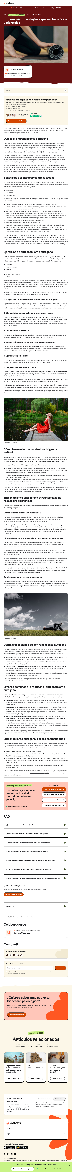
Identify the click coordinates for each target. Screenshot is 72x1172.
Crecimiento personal (16, 916)
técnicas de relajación (13, 257)
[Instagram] (8, 1154)
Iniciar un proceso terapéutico (39, 773)
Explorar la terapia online (53, 794)
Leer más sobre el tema (53, 805)
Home (5, 916)
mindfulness (9, 542)
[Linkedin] (14, 955)
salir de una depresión (41, 227)
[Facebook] (7, 955)
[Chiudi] (69, 1165)
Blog (5, 14)
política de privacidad (18, 971)
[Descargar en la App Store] (9, 1147)
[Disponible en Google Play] (22, 1147)
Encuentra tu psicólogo (21, 1169)
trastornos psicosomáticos (34, 244)
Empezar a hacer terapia (53, 789)
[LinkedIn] (12, 1154)
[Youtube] (15, 1154)
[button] (67, 3)
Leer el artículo (13, 1078)
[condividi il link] (21, 955)
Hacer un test (53, 800)
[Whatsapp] (17, 955)
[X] (10, 955)
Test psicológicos (15, 1014)
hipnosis (17, 508)
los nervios (52, 204)
